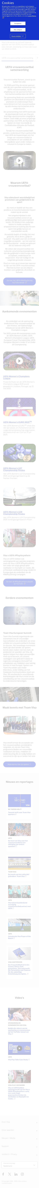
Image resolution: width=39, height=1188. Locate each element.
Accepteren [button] (17, 23)
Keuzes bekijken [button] (16, 36)
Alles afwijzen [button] (18, 30)
